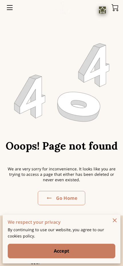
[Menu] (9, 7)
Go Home (66, 198)
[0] (115, 7)
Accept (61, 251)
